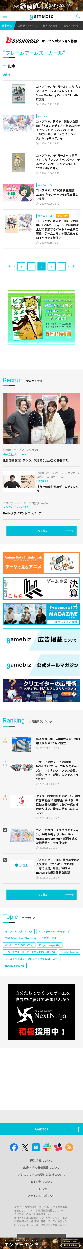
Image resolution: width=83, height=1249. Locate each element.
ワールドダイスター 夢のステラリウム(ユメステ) (31, 958)
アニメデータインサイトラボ (54, 931)
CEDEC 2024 (49, 938)
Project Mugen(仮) (49, 945)
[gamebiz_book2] (41, 317)
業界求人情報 (50, 25)
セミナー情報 (70, 25)
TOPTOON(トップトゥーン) (20, 938)
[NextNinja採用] (41, 1012)
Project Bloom (69, 952)
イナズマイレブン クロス (18, 931)
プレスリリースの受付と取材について (41, 1175)
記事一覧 (7, 25)
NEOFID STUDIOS (14, 965)
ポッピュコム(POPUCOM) (19, 945)
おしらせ (41, 1189)
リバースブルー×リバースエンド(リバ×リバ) (30, 952)
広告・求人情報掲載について (41, 1167)
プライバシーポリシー (41, 1196)
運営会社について (41, 1160)
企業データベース (27, 25)
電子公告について (41, 1182)
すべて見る (41, 531)
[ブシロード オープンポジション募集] (41, 40)
